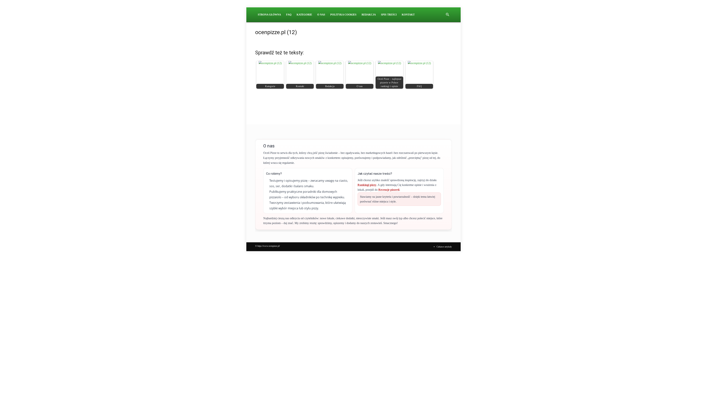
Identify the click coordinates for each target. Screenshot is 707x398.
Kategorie (304, 14)
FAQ (288, 14)
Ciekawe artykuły (444, 246)
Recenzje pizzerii (388, 189)
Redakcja (369, 14)
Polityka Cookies (343, 14)
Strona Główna (269, 14)
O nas (321, 14)
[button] (447, 15)
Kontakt (408, 14)
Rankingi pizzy (367, 184)
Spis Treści (389, 14)
